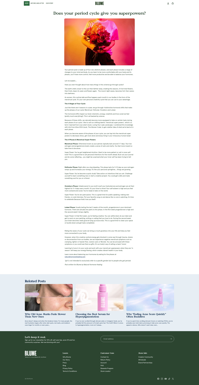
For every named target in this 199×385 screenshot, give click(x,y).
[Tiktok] (169, 379)
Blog (64, 365)
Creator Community (145, 357)
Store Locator (105, 371)
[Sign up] (171, 339)
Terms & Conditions (70, 371)
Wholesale (142, 360)
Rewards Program (107, 368)
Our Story (66, 360)
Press (65, 363)
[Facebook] (158, 379)
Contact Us (105, 357)
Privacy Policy (67, 368)
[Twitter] (173, 379)
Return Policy (105, 360)
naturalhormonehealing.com (75, 257)
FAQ (102, 365)
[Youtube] (165, 379)
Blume (31, 378)
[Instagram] (162, 379)
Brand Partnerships (145, 363)
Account (104, 363)
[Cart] (172, 3)
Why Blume (67, 357)
